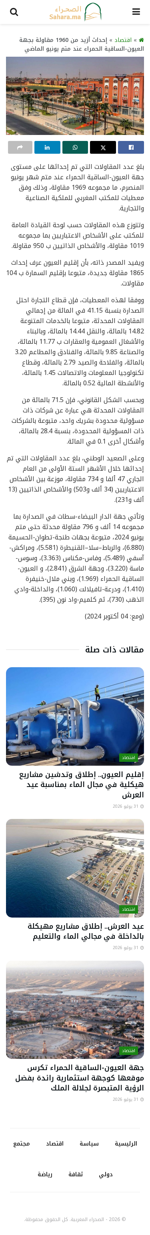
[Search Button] (14, 12)
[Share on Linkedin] (47, 147)
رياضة (45, 1174)
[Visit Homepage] (75, 12)
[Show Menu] (136, 12)
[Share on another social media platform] (20, 147)
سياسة (89, 1143)
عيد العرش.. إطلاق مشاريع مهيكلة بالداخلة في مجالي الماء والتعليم (86, 931)
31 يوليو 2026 (126, 806)
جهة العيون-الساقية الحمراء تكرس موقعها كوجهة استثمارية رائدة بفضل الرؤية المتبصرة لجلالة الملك (79, 1077)
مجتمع (21, 1143)
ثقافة (75, 1174)
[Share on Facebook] (131, 147)
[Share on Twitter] (103, 147)
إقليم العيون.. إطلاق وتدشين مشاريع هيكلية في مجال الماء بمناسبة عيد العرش (81, 784)
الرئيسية (126, 1143)
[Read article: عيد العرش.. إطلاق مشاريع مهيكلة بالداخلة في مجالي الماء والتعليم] (75, 868)
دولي (106, 1174)
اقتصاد (123, 40)
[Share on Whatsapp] (75, 147)
